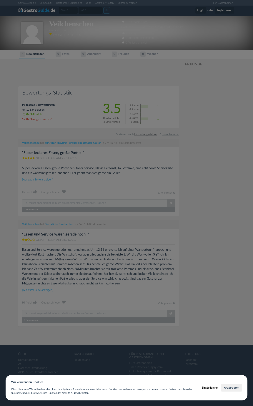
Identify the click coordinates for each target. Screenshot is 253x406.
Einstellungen (210, 387)
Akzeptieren (231, 387)
